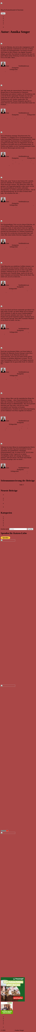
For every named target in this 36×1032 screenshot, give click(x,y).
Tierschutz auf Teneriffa (20, 290)
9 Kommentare (17, 166)
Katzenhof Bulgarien (20, 116)
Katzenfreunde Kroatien (8, 377)
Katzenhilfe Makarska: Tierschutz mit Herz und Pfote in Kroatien (18, 387)
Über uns (7, 17)
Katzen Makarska (23, 375)
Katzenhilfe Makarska (22, 377)
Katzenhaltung (5, 69)
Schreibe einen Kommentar (17, 72)
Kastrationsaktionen (7, 116)
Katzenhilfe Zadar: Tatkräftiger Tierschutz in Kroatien (17, 127)
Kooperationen (9, 18)
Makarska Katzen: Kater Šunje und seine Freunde (16, 342)
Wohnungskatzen (6, 250)
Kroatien (16, 163)
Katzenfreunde (5, 247)
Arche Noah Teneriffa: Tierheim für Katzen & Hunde (17, 257)
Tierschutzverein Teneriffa (15, 292)
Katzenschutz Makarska (14, 428)
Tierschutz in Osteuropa (8, 120)
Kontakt (7, 22)
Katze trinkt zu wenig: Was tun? (14, 498)
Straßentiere (20, 118)
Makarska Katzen (12, 379)
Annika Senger (13, 66)
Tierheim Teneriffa (6, 290)
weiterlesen (17, 58)
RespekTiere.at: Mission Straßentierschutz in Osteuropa (16, 80)
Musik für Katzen (21, 473)
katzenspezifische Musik (8, 473)
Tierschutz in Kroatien (26, 163)
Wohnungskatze (20, 248)
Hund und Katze (23, 332)
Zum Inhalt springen (7, 1)
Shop (6, 20)
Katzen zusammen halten (25, 205)
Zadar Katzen (14, 165)
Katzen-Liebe (5, 6)
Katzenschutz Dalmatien (8, 161)
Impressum (8, 24)
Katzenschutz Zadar (7, 163)
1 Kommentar (17, 335)
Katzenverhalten (11, 71)
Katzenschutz (23, 114)
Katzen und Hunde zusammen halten (16, 334)
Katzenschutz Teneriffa (24, 288)
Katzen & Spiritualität (11, 517)
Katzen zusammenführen (8, 207)
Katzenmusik (23, 471)
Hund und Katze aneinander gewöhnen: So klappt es (15, 301)
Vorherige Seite (5, 485)
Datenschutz (8, 1027)
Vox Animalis (5, 165)
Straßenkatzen (21, 71)
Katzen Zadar (27, 160)
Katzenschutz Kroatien (23, 161)
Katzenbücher (9, 518)
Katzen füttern (18, 160)
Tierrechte (28, 118)
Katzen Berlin (22, 247)
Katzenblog (4, 426)
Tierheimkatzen (10, 248)
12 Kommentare (15, 432)
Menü (3, 13)
